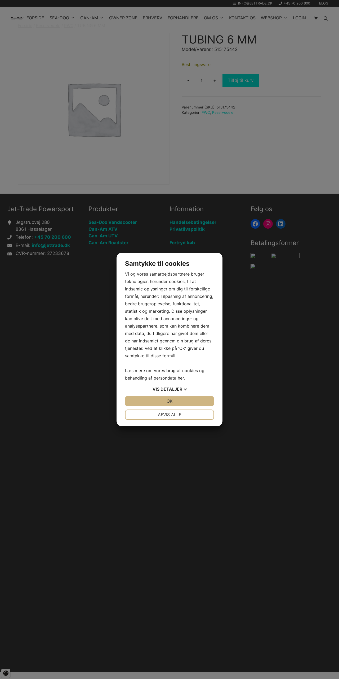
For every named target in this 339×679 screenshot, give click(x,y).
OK (169, 401)
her (181, 378)
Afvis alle (169, 414)
